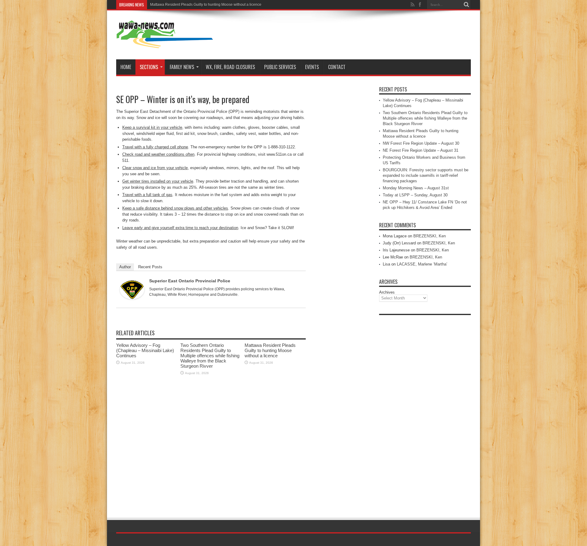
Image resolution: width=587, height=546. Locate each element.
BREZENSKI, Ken (429, 236)
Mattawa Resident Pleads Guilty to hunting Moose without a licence (205, 4)
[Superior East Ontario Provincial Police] (132, 297)
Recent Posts (150, 267)
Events (312, 67)
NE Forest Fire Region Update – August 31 (420, 150)
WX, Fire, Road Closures (230, 67)
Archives (387, 292)
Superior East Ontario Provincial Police (189, 280)
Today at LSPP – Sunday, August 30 (415, 195)
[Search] (466, 4)
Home (125, 67)
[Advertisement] (425, 410)
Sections (149, 67)
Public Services (280, 67)
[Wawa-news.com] (164, 44)
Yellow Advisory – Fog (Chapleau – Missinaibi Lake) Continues (145, 350)
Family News (182, 67)
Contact (336, 67)
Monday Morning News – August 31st (416, 188)
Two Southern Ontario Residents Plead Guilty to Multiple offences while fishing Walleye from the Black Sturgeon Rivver (209, 356)
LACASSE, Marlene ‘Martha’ (422, 264)
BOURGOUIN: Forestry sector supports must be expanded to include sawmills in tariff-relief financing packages (425, 175)
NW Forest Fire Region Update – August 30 (421, 143)
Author (125, 267)
